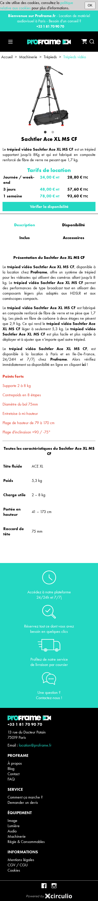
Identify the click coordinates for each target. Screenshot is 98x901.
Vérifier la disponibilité (49, 206)
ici (84, 364)
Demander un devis (23, 802)
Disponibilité (73, 225)
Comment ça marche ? (25, 797)
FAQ (11, 779)
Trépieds (50, 57)
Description (24, 225)
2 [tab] (52, 132)
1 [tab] (45, 132)
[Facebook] (43, 885)
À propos (15, 763)
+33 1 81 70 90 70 (50, 26)
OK (90, 5)
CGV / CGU (18, 865)
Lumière (14, 825)
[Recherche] (91, 41)
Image (12, 820)
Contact (13, 773)
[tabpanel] (49, 96)
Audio (12, 831)
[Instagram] (54, 885)
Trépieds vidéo (74, 57)
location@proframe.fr (35, 745)
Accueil (7, 57)
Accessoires (73, 237)
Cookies (14, 870)
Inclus (24, 237)
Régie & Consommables (26, 841)
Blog (11, 768)
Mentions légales (21, 859)
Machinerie (28, 57)
